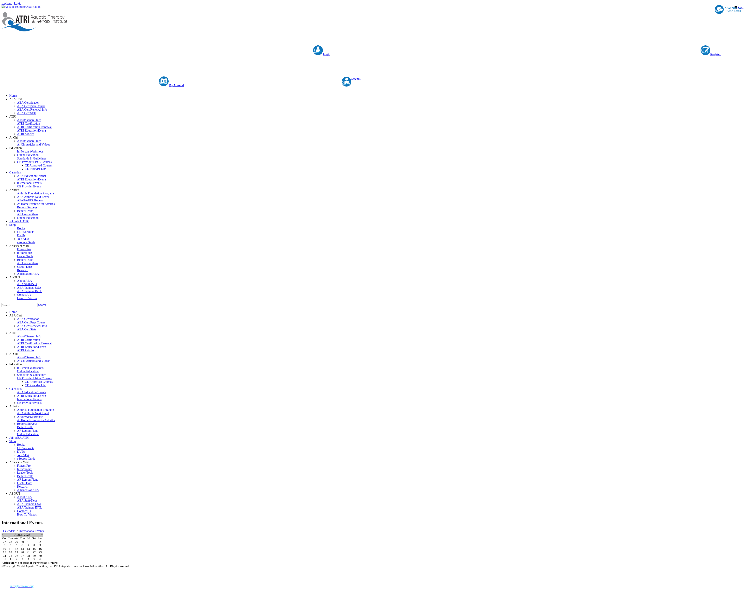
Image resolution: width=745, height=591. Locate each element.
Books (21, 444)
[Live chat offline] (727, 10)
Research (22, 486)
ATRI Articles (25, 350)
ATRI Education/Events (31, 346)
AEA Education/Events (31, 392)
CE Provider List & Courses (34, 378)
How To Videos (27, 514)
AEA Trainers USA (29, 504)
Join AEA (23, 455)
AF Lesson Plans (27, 430)
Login (17, 3)
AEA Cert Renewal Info (32, 326)
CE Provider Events (29, 402)
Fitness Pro (24, 465)
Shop (12, 441)
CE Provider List (35, 385)
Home (13, 312)
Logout (355, 78)
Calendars (15, 388)
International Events (29, 399)
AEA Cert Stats (26, 329)
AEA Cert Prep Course (31, 322)
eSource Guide (26, 458)
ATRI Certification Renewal (34, 343)
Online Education (28, 371)
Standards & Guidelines (31, 374)
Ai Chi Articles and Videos (33, 360)
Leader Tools (25, 472)
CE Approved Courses (39, 381)
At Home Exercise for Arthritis (36, 420)
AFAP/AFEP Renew (30, 416)
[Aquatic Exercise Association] (21, 6)
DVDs (21, 451)
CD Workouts (25, 448)
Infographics (24, 469)
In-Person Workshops (30, 367)
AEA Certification (28, 319)
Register (7, 3)
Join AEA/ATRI (19, 437)
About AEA (24, 497)
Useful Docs (24, 483)
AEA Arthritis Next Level (33, 413)
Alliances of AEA (28, 490)
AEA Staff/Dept (27, 500)
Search (42, 305)
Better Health (25, 427)
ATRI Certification (28, 339)
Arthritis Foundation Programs (35, 409)
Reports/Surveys (27, 423)
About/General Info (29, 336)
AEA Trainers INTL (29, 507)
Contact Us (24, 511)
